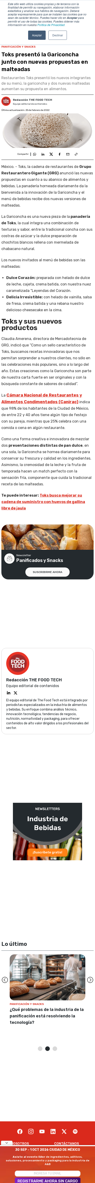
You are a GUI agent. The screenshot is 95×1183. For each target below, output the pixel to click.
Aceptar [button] (37, 35)
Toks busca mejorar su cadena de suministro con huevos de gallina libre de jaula (43, 501)
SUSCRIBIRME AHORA (47, 572)
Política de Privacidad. (51, 25)
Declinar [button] (57, 35)
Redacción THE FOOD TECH (32, 99)
